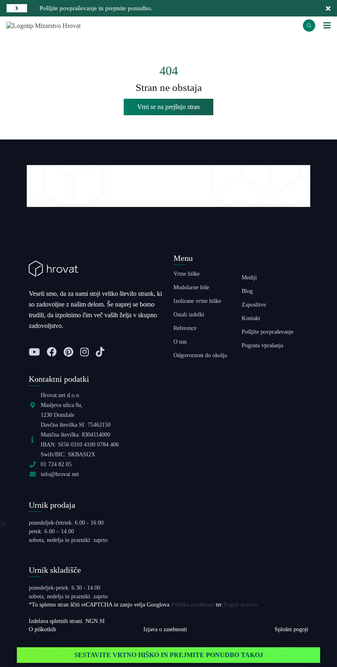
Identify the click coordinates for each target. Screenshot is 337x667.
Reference (184, 328)
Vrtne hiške (186, 274)
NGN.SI (95, 621)
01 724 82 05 (56, 464)
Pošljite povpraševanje (267, 332)
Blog (247, 291)
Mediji (249, 277)
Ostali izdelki (188, 314)
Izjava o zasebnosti (165, 629)
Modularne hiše (191, 287)
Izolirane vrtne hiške (197, 301)
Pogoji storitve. (241, 605)
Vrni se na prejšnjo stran (168, 106)
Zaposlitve (254, 305)
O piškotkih (42, 629)
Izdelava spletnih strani (55, 621)
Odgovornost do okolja (200, 355)
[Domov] (43, 24)
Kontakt (251, 318)
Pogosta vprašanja (262, 345)
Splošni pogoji (291, 629)
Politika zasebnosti (192, 605)
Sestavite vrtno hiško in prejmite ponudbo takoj (168, 654)
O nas (180, 342)
